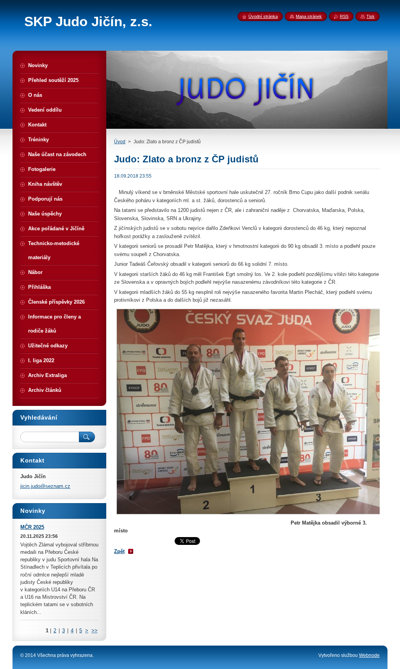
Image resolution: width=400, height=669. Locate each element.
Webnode (369, 655)
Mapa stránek (309, 16)
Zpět (119, 551)
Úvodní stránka (263, 16)
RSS (344, 16)
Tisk (370, 16)
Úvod (119, 141)
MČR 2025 (32, 527)
